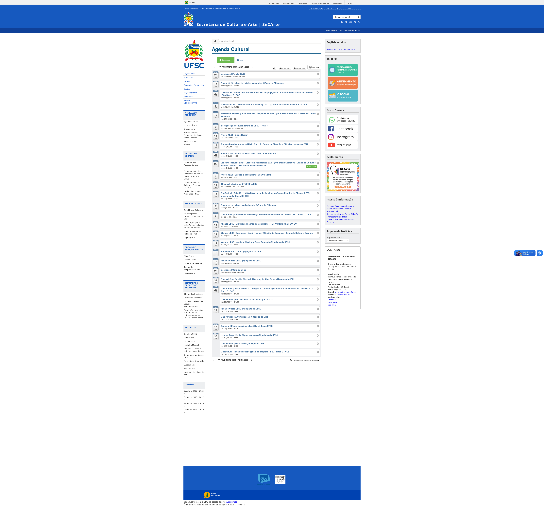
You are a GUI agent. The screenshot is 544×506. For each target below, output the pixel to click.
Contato (187, 81)
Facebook (332, 299)
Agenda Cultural (191, 121)
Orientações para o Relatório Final (192, 232)
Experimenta (189, 129)
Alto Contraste (331, 8)
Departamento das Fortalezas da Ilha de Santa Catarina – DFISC (193, 175)
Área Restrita (331, 30)
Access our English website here (341, 49)
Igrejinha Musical (191, 345)
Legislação (337, 3)
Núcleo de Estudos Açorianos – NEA (192, 192)
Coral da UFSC (190, 334)
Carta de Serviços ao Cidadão (340, 206)
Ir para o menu (205, 8)
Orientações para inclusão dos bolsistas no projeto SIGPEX (194, 225)
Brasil (192, 2)
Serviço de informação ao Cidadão (342, 214)
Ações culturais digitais (190, 142)
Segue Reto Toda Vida (194, 361)
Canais (349, 3)
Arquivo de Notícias (336, 237)
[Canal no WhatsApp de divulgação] (342, 123)
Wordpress (231, 501)
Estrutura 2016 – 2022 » (194, 398)
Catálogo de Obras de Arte (194, 373)
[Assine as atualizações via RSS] (359, 22)
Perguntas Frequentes (194, 85)
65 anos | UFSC (191, 125)
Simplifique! (273, 3)
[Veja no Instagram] (355, 22)
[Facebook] (342, 131)
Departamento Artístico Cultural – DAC (192, 165)
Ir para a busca (219, 8)
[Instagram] (342, 140)
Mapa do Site (345, 8)
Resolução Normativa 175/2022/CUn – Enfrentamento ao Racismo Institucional (193, 314)
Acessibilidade (317, 8)
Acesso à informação (320, 3)
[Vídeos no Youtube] (350, 22)
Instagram (332, 302)
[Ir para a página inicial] (214, 41)
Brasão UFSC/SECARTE (190, 101)
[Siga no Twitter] (346, 22)
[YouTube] (342, 148)
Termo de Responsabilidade (192, 268)
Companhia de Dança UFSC (194, 356)
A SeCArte (188, 77)
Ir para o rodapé (233, 8)
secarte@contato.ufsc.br (345, 292)
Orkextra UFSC (190, 337)
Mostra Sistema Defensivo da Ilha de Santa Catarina (193, 135)
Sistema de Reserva (193, 263)
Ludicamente (190, 365)
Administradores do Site (350, 30)
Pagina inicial (190, 73)
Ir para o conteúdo (190, 8)
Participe (303, 3)
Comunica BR (289, 3)
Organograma (190, 92)
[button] (304, 360)
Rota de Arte (189, 368)
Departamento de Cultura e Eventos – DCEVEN (192, 185)
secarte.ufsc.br (343, 294)
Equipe (187, 89)
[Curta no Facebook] (342, 22)
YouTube (332, 305)
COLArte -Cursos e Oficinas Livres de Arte (194, 349)
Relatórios (188, 96)
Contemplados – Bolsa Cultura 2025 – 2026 (193, 216)
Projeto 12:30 (190, 341)
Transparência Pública (337, 216)
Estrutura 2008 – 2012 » (194, 410)
